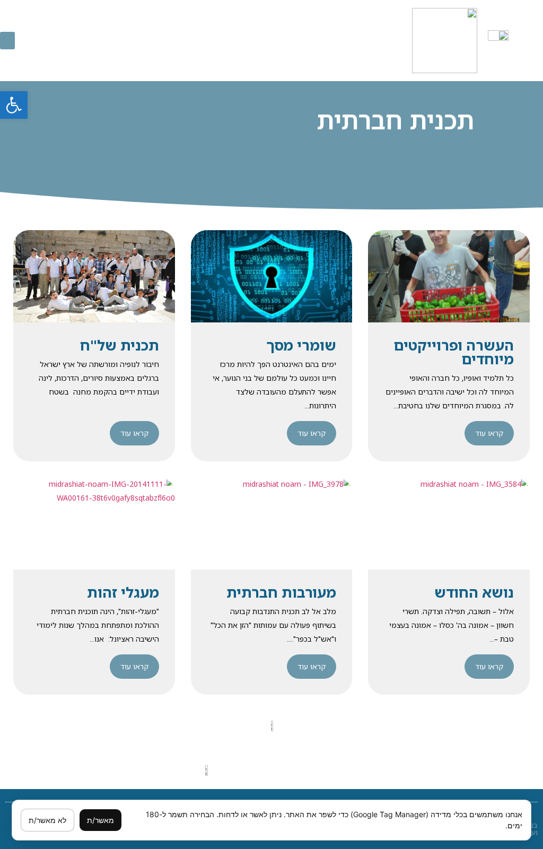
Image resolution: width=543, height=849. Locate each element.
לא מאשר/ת (47, 820)
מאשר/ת (100, 820)
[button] (14, 105)
